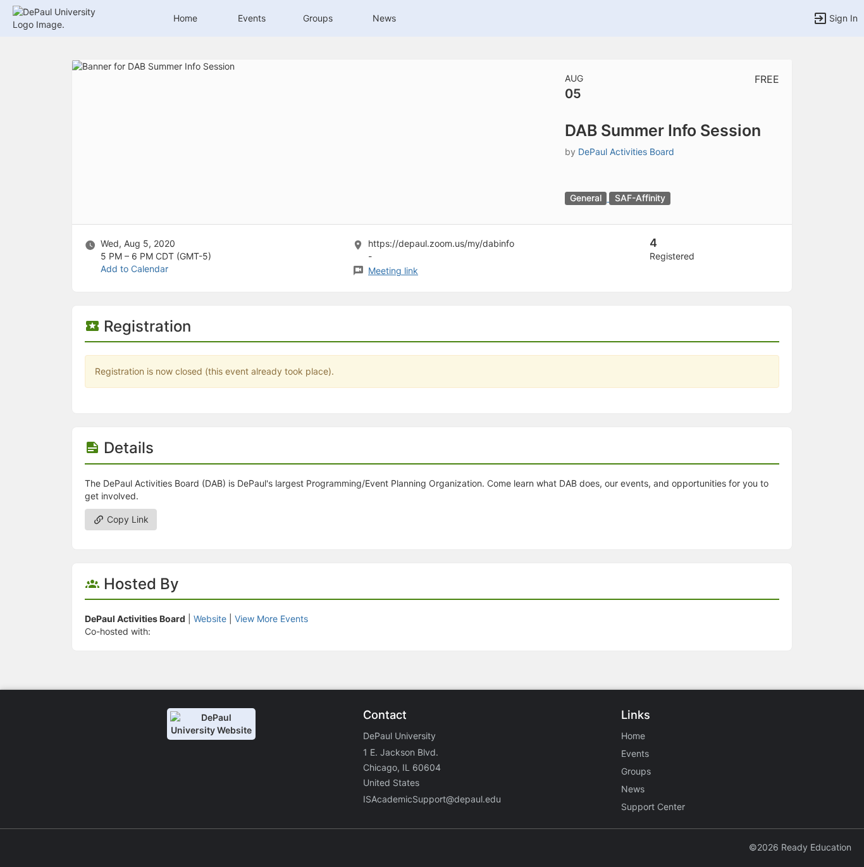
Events (252, 18)
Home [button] (185, 18)
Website (210, 618)
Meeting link (393, 270)
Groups (318, 18)
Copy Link (126, 519)
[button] (65, 17)
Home (633, 735)
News (384, 18)
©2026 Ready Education (800, 847)
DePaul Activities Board (626, 151)
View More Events (271, 618)
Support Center (653, 806)
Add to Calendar (134, 268)
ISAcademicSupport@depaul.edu (432, 799)
